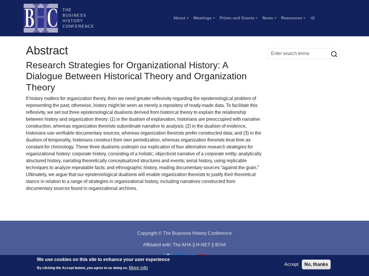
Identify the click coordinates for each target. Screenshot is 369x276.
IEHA (220, 244)
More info (138, 267)
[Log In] (312, 18)
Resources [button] (291, 18)
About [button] (179, 18)
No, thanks (316, 264)
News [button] (267, 18)
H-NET (203, 244)
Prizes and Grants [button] (237, 18)
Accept (291, 264)
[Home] (43, 18)
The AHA (182, 244)
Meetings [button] (202, 18)
